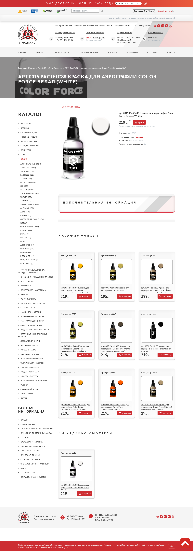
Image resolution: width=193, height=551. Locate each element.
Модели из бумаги (29, 372)
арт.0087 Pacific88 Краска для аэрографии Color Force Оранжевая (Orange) (115, 407)
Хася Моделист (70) (29, 193)
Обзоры (24, 468)
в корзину (86, 296)
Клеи (22, 154)
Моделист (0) (26, 263)
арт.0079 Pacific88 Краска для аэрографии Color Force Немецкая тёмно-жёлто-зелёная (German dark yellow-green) (116, 291)
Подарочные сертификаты (33, 381)
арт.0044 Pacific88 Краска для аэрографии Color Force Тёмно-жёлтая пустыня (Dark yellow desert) (156, 291)
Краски (31, 68)
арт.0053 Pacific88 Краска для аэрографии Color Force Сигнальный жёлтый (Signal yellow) (75, 291)
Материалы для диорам (32, 321)
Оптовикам (132, 52)
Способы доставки (30, 459)
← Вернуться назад (69, 106)
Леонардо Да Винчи (30, 341)
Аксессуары (26, 394)
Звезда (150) (26, 197)
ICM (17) (23, 223)
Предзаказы (26, 124)
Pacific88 (42, 68)
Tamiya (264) (26, 179)
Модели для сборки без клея (34, 330)
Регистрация (99, 37)
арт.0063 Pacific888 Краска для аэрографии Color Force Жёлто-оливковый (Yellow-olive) (116, 348)
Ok (171, 546)
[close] (144, 3)
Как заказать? (155, 32)
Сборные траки (27, 308)
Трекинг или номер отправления (36, 429)
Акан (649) (25, 212)
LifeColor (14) (27, 256)
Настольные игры (29, 345)
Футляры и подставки (31, 325)
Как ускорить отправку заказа (36, 433)
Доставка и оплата (89, 52)
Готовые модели (28, 137)
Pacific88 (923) (27, 175)
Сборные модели (28, 132)
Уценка (24, 385)
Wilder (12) (25, 238)
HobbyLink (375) (27, 182)
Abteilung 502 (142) (29, 204)
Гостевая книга (28, 473)
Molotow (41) (26, 230)
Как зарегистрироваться (32, 446)
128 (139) (24, 186)
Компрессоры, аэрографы (33, 290)
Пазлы (23, 398)
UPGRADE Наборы (28, 141)
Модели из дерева (29, 376)
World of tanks (28, 350)
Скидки (24, 420)
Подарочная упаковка (31, 359)
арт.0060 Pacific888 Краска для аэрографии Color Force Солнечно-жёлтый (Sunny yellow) (75, 408)
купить (141, 122)
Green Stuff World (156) (32, 219)
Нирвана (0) (25, 252)
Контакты (112, 52)
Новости (171, 52)
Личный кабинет (95, 32)
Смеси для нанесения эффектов (37, 277)
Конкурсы (25, 150)
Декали (24, 294)
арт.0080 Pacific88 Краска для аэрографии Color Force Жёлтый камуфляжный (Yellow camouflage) (156, 408)
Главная (22, 52)
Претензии (152, 52)
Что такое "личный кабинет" (34, 464)
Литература (26, 286)
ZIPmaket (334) (27, 201)
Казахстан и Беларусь (31, 442)
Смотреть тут (128, 3)
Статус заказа (27, 424)
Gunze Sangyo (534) (29, 227)
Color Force (53, 68)
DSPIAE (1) (24, 234)
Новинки (24, 128)
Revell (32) (25, 215)
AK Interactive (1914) (30, 164)
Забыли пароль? (94, 40)
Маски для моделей (30, 312)
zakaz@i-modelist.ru (65, 32)
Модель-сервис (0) (29, 260)
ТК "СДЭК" (25, 437)
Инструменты (27, 281)
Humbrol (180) (27, 249)
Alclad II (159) (27, 208)
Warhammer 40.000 (29, 354)
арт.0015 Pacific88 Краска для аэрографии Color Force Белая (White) (75, 487)
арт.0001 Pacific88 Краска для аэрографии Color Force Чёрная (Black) (156, 348)
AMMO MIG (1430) (28, 168)
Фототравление (28, 299)
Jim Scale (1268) (27, 171)
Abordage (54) (27, 245)
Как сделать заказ (29, 451)
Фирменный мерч (29, 389)
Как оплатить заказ (30, 455)
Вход (88, 37)
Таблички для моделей (32, 363)
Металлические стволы (32, 303)
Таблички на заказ (29, 367)
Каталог (39, 52)
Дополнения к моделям (32, 316)
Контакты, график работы (33, 477)
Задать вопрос (124, 32)
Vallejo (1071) (26, 190)
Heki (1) (23, 241)
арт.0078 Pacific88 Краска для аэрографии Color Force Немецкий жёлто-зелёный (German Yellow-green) (75, 350)
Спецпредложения (62, 52)
